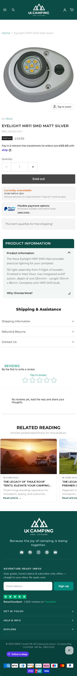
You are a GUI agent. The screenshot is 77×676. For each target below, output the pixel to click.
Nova (9, 118)
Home (6, 33)
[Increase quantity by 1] (33, 167)
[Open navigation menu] (5, 9)
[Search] (13, 10)
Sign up (63, 586)
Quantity (7, 159)
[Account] (65, 10)
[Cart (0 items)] (71, 10)
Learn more (24, 212)
